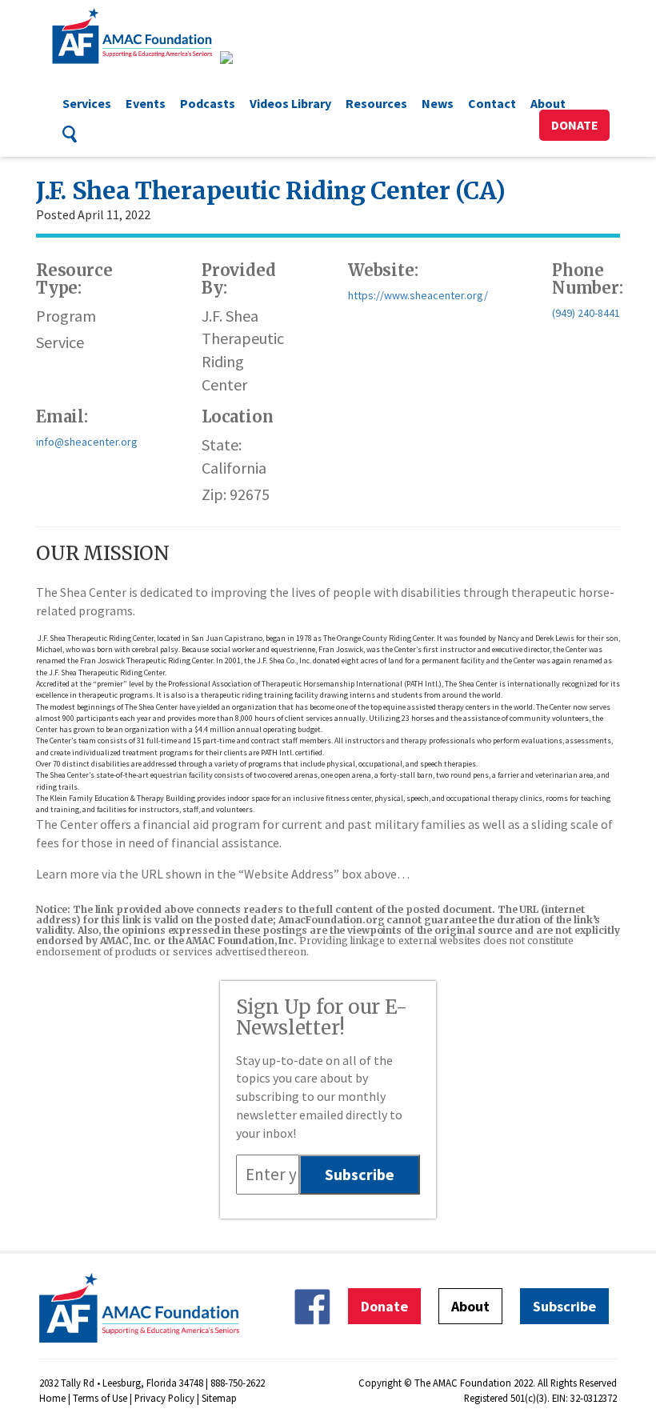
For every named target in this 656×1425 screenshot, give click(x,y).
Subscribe (564, 1306)
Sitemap (219, 1397)
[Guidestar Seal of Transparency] (246, 57)
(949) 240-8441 (586, 313)
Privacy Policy (164, 1397)
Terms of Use (100, 1397)
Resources (376, 103)
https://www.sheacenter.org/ (418, 295)
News (438, 103)
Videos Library (290, 103)
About (548, 103)
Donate (574, 125)
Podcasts (207, 103)
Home (52, 1397)
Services (86, 103)
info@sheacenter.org (87, 441)
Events (146, 103)
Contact (492, 103)
